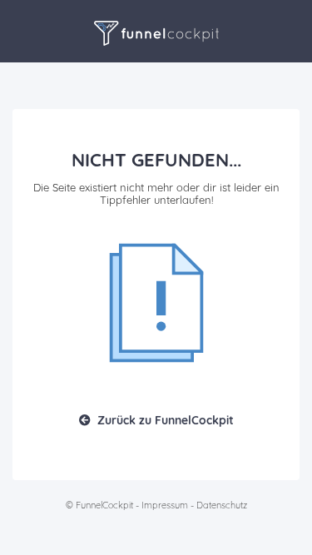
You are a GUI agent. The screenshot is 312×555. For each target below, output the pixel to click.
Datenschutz (221, 505)
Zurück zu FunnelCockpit (165, 420)
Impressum (164, 505)
